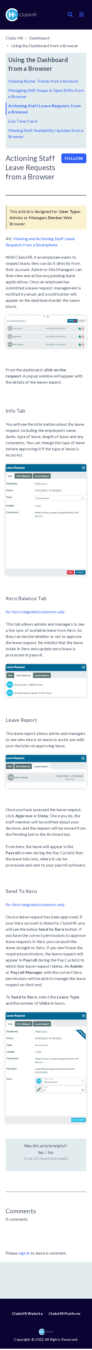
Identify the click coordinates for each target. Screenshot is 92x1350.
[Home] (21, 14)
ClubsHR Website (27, 1313)
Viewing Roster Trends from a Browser (43, 81)
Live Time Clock (23, 121)
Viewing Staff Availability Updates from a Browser (45, 133)
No (50, 1152)
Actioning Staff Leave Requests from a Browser (44, 108)
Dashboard (39, 37)
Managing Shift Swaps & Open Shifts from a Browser (46, 93)
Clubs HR (14, 37)
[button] (81, 14)
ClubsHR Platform (64, 1313)
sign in (24, 1252)
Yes (41, 1152)
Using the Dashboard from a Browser (44, 45)
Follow (74, 158)
